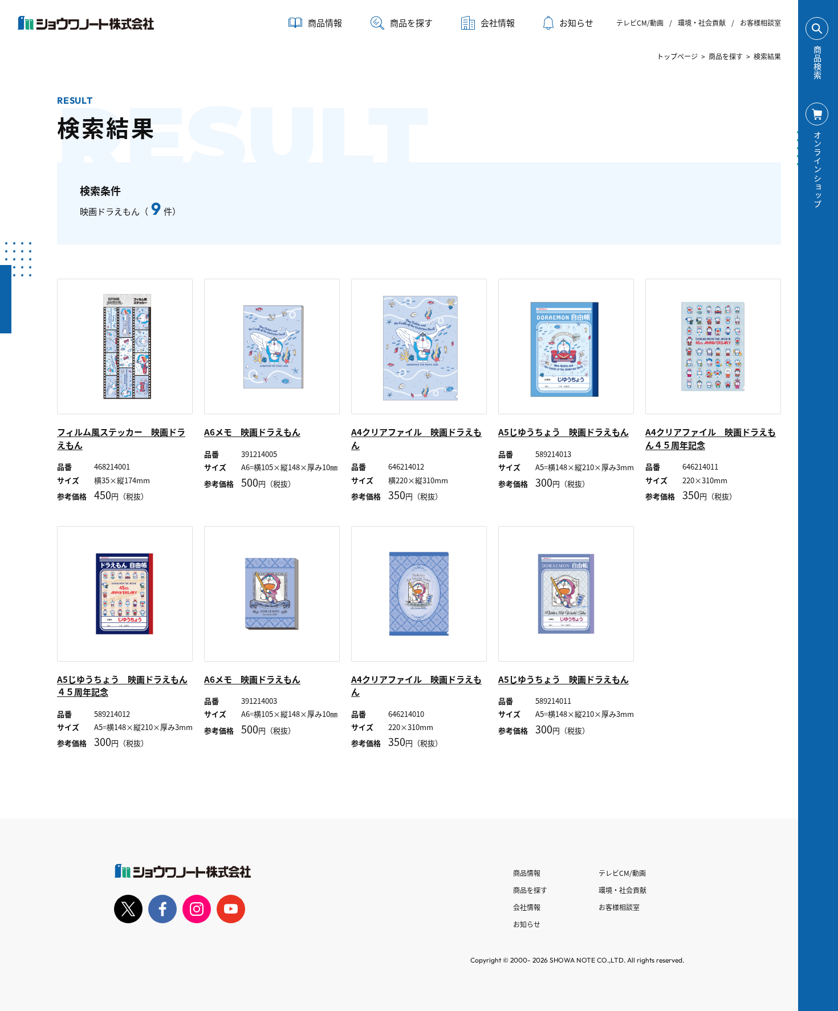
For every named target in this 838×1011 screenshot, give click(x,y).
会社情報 (526, 907)
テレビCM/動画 (640, 22)
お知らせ (576, 22)
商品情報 (526, 873)
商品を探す (411, 22)
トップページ (677, 56)
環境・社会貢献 (702, 22)
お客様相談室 (760, 22)
